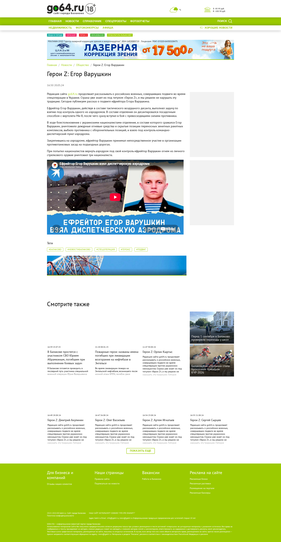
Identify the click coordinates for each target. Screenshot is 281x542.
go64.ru (73, 94)
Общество (82, 65)
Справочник (92, 21)
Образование (97, 35)
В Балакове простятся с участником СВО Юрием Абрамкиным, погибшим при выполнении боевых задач (66, 357)
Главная (55, 21)
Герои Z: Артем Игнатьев (158, 420)
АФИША (108, 27)
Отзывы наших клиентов (59, 484)
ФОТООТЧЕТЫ (139, 21)
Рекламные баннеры (200, 492)
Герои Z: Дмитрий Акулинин (65, 420)
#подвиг (141, 249)
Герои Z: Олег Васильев (110, 420)
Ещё (156, 21)
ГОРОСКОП (71, 35)
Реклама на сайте (206, 472)
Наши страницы (109, 472)
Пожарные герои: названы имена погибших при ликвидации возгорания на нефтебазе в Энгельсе (116, 357)
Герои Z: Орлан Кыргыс (158, 352)
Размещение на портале (202, 488)
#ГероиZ (125, 249)
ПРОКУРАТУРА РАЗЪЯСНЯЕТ (120, 35)
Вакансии (151, 472)
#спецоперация (105, 249)
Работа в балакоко (151, 478)
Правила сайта (102, 478)
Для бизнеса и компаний (60, 475)
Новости (72, 21)
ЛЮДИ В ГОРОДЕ (55, 35)
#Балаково (55, 249)
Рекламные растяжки (200, 483)
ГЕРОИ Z (83, 35)
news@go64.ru (104, 534)
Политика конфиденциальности (60, 515)
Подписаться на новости (107, 483)
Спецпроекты (115, 21)
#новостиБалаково (78, 249)
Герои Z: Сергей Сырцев (205, 420)
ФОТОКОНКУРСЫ (87, 27)
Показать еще (140, 450)
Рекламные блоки (199, 478)
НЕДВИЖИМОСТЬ (60, 27)
